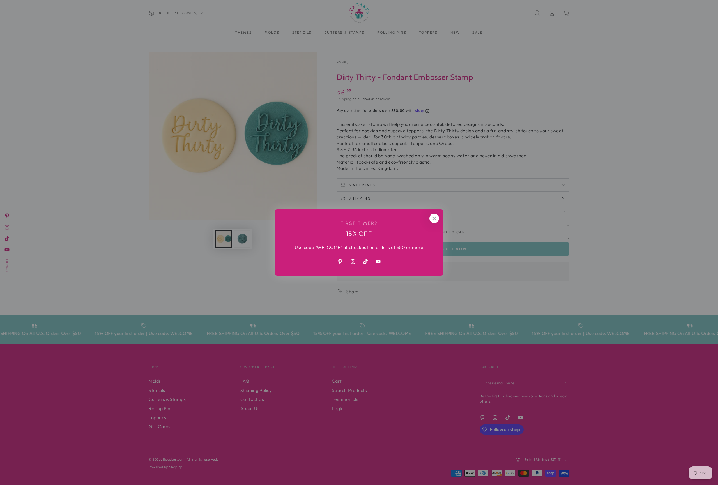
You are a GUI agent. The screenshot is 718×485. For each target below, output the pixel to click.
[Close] (434, 218)
